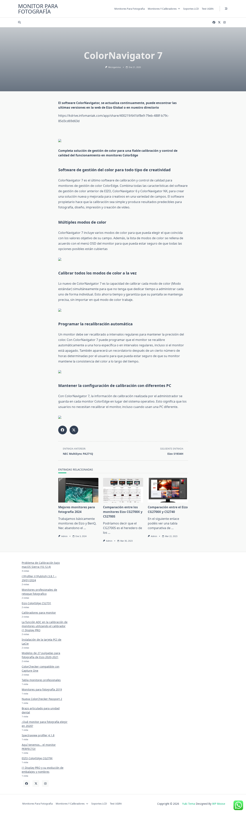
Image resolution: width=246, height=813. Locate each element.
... (85, 528)
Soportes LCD (191, 8)
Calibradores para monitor (39, 612)
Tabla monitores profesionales (41, 680)
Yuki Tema (188, 803)
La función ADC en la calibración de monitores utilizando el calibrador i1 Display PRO (44, 626)
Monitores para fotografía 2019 (42, 689)
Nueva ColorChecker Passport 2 (42, 699)
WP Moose (218, 803)
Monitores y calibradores (162, 8)
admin (64, 536)
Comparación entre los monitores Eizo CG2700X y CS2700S (122, 512)
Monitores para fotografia (129, 8)
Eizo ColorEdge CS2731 (36, 603)
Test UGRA (208, 8)
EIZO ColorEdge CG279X (37, 758)
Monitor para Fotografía (38, 8)
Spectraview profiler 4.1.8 (38, 735)
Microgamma (114, 67)
